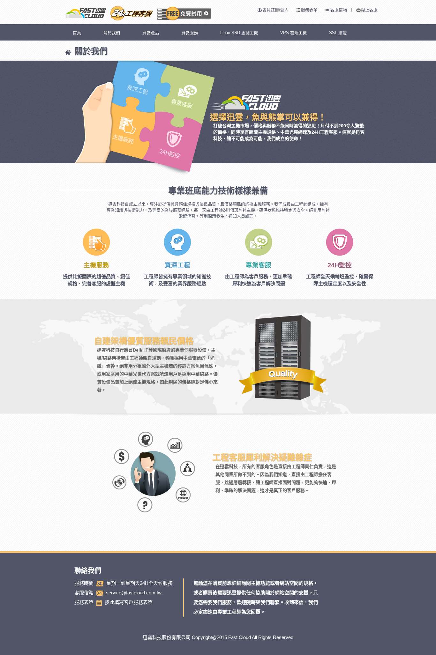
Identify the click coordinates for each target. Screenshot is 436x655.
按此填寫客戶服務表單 (129, 602)
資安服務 (189, 32)
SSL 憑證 (338, 32)
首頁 (77, 32)
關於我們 (111, 32)
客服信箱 (338, 9)
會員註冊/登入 (275, 9)
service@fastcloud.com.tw (134, 592)
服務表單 (309, 9)
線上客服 (369, 9)
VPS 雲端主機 (293, 32)
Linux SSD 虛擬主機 (239, 32)
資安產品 (150, 32)
